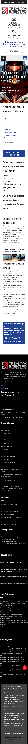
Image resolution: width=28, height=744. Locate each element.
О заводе (6, 430)
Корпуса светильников (8, 539)
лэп (26, 583)
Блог (5, 466)
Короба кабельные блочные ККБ (13, 517)
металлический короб (16, 567)
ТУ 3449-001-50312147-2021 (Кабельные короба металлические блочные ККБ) (11, 489)
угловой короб (8, 571)
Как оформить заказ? (14, 46)
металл (4, 585)
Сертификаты (7, 453)
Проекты (6, 459)
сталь (8, 583)
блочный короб (3, 567)
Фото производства (9, 480)
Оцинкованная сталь (10, 132)
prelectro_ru (7, 388)
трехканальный (10, 585)
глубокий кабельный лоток (15, 583)
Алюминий (7, 138)
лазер (25, 583)
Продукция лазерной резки (9, 541)
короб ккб (9, 567)
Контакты (6, 449)
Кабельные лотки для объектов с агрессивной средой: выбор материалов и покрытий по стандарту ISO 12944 (13, 603)
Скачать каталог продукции (14, 44)
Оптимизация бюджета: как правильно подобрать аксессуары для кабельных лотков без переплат (13, 610)
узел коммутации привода (3, 583)
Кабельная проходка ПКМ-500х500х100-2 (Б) (13, 651)
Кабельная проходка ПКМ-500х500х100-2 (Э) (13, 649)
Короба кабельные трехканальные (14, 521)
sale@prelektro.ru (14, 27)
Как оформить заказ (9, 462)
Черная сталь (8, 129)
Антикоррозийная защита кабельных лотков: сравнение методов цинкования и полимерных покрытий (14, 622)
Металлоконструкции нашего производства (14, 543)
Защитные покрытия (9, 443)
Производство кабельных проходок (11, 537)
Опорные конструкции (10, 504)
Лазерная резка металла (11, 440)
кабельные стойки (24, 578)
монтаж (1, 585)
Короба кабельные (9, 508)
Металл (5, 127)
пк (2, 585)
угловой (10, 583)
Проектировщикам (9, 456)
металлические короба (5, 564)
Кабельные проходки (10, 524)
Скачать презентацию (14, 42)
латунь (6, 585)
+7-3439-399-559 (20, 2)
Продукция (7, 433)
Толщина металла (8, 142)
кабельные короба (24, 576)
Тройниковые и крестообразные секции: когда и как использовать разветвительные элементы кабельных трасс (13, 629)
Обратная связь (8, 446)
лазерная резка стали (15, 585)
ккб (22, 567)
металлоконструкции (13, 562)
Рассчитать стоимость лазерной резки (14, 153)
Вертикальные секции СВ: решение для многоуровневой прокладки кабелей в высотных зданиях (11, 616)
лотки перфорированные (18, 578)
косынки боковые (21, 583)
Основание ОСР (4, 647)
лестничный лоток (2, 578)
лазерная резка (11, 576)
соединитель (20, 585)
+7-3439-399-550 (15, 251)
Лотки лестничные (9, 514)
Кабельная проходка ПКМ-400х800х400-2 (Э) (13, 657)
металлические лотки (18, 576)
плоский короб (2, 571)
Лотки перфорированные (11, 511)
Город (4, 118)
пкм (12, 571)
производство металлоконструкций (10, 578)
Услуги (5, 437)
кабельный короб (5, 576)
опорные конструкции (17, 571)
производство (2, 562)
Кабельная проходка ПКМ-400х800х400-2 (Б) (13, 659)
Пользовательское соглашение (13, 417)
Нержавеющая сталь (10, 135)
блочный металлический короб (18, 564)
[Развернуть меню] (25, 57)
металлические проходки (22, 569)
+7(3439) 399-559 (13, 337)
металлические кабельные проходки (10, 569)
